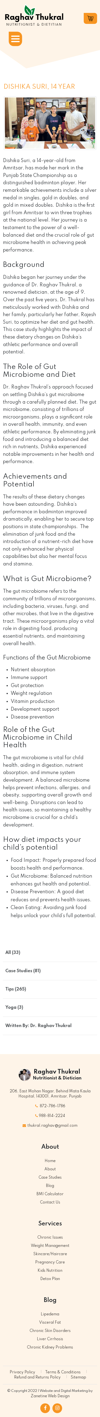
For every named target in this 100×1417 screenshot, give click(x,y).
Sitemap (78, 1377)
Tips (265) (15, 989)
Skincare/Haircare (50, 1254)
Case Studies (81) (23, 971)
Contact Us (50, 1202)
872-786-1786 (52, 1106)
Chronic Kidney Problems (50, 1347)
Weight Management (50, 1246)
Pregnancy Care (50, 1262)
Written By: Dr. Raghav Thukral (38, 1026)
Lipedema (50, 1314)
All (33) (12, 953)
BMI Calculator (50, 1194)
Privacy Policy (22, 1372)
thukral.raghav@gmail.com (51, 1126)
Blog (50, 1186)
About (50, 1169)
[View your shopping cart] (90, 18)
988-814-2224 (52, 1116)
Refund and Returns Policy (37, 1377)
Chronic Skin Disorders (50, 1331)
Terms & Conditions (63, 1372)
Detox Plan (50, 1279)
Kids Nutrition (50, 1271)
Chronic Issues (50, 1238)
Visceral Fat (50, 1323)
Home (50, 1161)
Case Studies (50, 1178)
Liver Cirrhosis (50, 1339)
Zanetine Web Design (50, 1396)
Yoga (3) (14, 1007)
